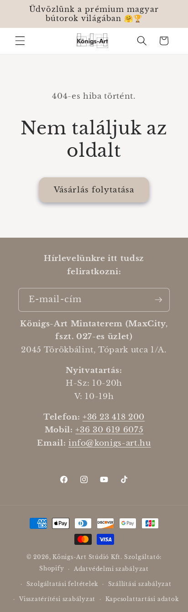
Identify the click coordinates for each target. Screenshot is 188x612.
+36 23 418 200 (114, 416)
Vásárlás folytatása (94, 189)
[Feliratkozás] (158, 300)
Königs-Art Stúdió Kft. (88, 556)
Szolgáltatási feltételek (62, 583)
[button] (20, 41)
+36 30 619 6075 (109, 429)
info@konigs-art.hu (109, 442)
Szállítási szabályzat (140, 583)
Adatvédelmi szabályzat (111, 568)
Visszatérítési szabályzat (57, 599)
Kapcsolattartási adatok (142, 599)
